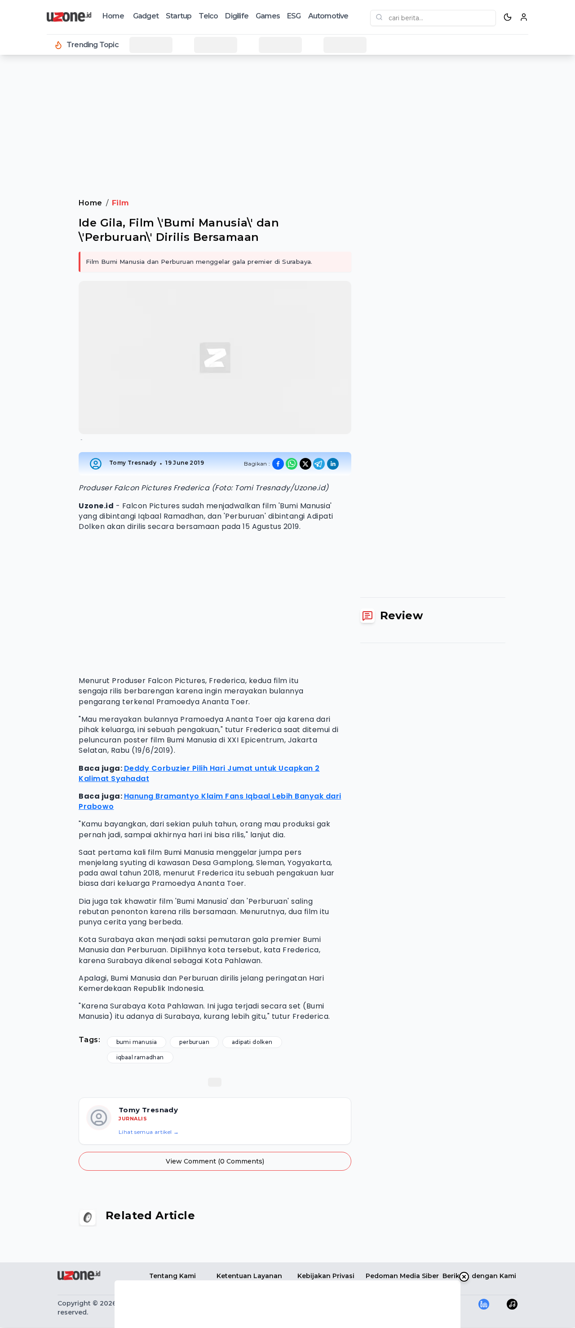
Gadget (146, 16)
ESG (294, 16)
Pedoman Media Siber (402, 1276)
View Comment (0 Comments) (215, 1161)
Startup (178, 16)
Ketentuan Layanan (249, 1276)
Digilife (236, 16)
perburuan (194, 1042)
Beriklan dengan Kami (479, 1276)
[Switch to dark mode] (507, 17)
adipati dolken (252, 1042)
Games (268, 16)
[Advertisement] (43, 207)
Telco (208, 16)
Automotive (328, 16)
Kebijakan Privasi (325, 1276)
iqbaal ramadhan (140, 1057)
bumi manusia (136, 1042)
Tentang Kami (172, 1276)
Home (113, 16)
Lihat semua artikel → (149, 1131)
